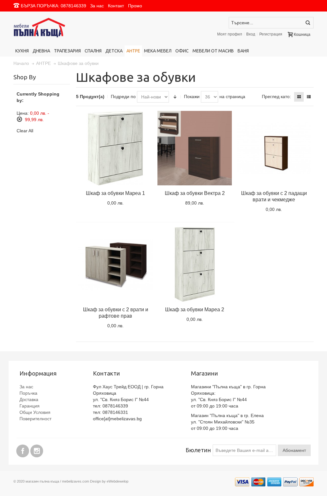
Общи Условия (34, 412)
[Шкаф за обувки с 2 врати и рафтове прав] (115, 264)
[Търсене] (307, 22)
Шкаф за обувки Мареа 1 (115, 193)
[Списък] (309, 97)
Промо (135, 5)
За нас (97, 5)
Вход (250, 34)
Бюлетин (198, 450)
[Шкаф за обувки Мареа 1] (115, 148)
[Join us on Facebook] (23, 450)
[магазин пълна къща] (60, 28)
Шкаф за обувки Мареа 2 (194, 309)
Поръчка (28, 393)
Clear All (25, 130)
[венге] (194, 148)
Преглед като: (276, 96)
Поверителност (35, 418)
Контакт (116, 5)
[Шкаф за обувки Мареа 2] (194, 264)
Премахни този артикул (19, 119)
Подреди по (123, 96)
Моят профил (229, 34)
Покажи (192, 96)
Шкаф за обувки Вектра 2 (195, 193)
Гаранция (29, 405)
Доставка (28, 399)
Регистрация (270, 34)
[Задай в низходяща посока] (175, 97)
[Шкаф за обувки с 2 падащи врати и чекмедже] (274, 148)
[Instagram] (36, 450)
